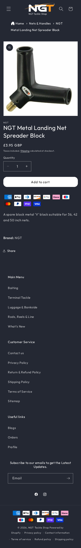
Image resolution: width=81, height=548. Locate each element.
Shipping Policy (19, 382)
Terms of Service (20, 391)
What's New (16, 326)
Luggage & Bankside (22, 307)
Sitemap (14, 401)
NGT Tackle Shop (38, 527)
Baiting (13, 288)
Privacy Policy (18, 363)
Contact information (57, 532)
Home (20, 23)
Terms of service (21, 539)
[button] (8, 9)
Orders (13, 437)
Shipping (24, 150)
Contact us (16, 353)
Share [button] (11, 251)
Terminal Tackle (19, 297)
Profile (12, 447)
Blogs (12, 428)
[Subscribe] (68, 478)
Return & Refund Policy (24, 372)
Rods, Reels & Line (21, 317)
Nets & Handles (40, 23)
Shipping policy (64, 539)
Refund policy (43, 539)
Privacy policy (32, 532)
